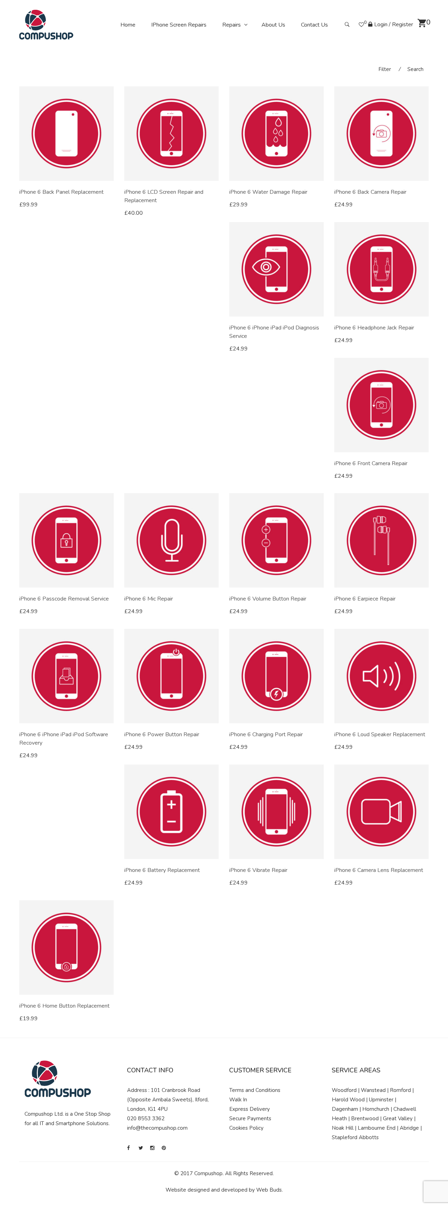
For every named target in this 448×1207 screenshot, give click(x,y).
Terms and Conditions (254, 1090)
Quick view (111, 205)
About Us (273, 25)
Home (127, 25)
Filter (384, 69)
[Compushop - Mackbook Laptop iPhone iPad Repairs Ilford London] (46, 24)
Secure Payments (250, 1118)
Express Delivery (249, 1109)
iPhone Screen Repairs (178, 25)
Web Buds (269, 1189)
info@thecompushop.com (157, 1127)
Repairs (231, 25)
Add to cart (40, 204)
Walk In (238, 1099)
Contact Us (314, 25)
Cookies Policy (246, 1127)
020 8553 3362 (145, 1118)
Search (415, 69)
